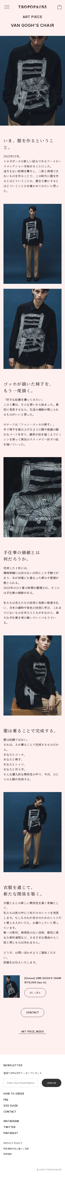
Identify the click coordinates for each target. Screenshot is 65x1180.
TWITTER (9, 1127)
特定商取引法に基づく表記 (16, 1148)
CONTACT (32, 1012)
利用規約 (7, 1153)
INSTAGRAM (11, 1121)
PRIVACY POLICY (12, 1143)
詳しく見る (35, 992)
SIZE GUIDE (10, 1105)
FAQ (5, 1099)
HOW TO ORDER (13, 1093)
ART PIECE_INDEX (32, 1031)
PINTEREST (10, 1133)
